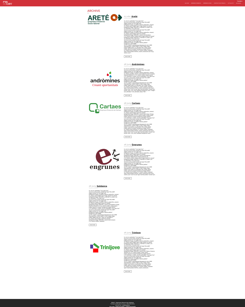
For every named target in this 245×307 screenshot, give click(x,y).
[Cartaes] (104, 113)
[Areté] (104, 19)
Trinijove (136, 232)
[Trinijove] (104, 247)
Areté (134, 16)
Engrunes (137, 144)
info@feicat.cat (126, 305)
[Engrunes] (104, 159)
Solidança (102, 186)
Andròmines (138, 64)
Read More (127, 56)
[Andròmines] (104, 79)
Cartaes (136, 103)
